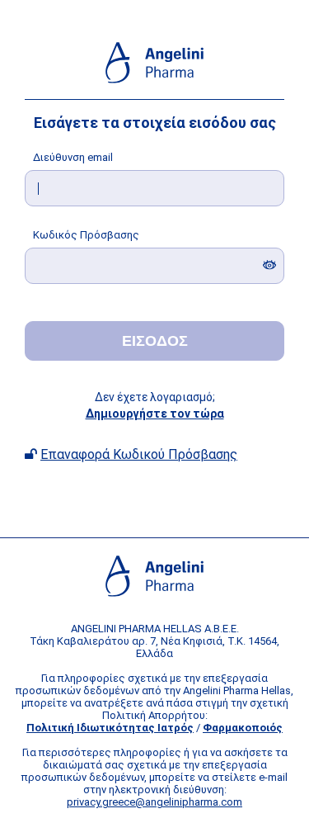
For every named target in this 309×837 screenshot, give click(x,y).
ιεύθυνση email (73, 157)
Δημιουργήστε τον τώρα (155, 413)
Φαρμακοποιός (243, 727)
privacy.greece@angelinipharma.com (154, 802)
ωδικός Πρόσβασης (86, 235)
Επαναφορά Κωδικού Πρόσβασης (138, 454)
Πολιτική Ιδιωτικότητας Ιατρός (110, 727)
